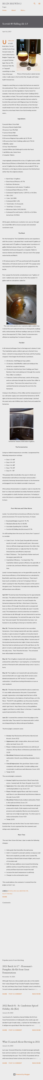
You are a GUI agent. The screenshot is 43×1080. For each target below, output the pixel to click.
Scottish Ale (7, 894)
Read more (36, 994)
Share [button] (4, 897)
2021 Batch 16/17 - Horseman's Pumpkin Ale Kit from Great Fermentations (17, 969)
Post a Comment (15, 994)
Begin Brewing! (12, 3)
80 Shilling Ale (13, 891)
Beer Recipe (24, 891)
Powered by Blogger (23, 1074)
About (14, 10)
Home (4, 10)
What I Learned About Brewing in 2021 (21, 1041)
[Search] (34, 3)
